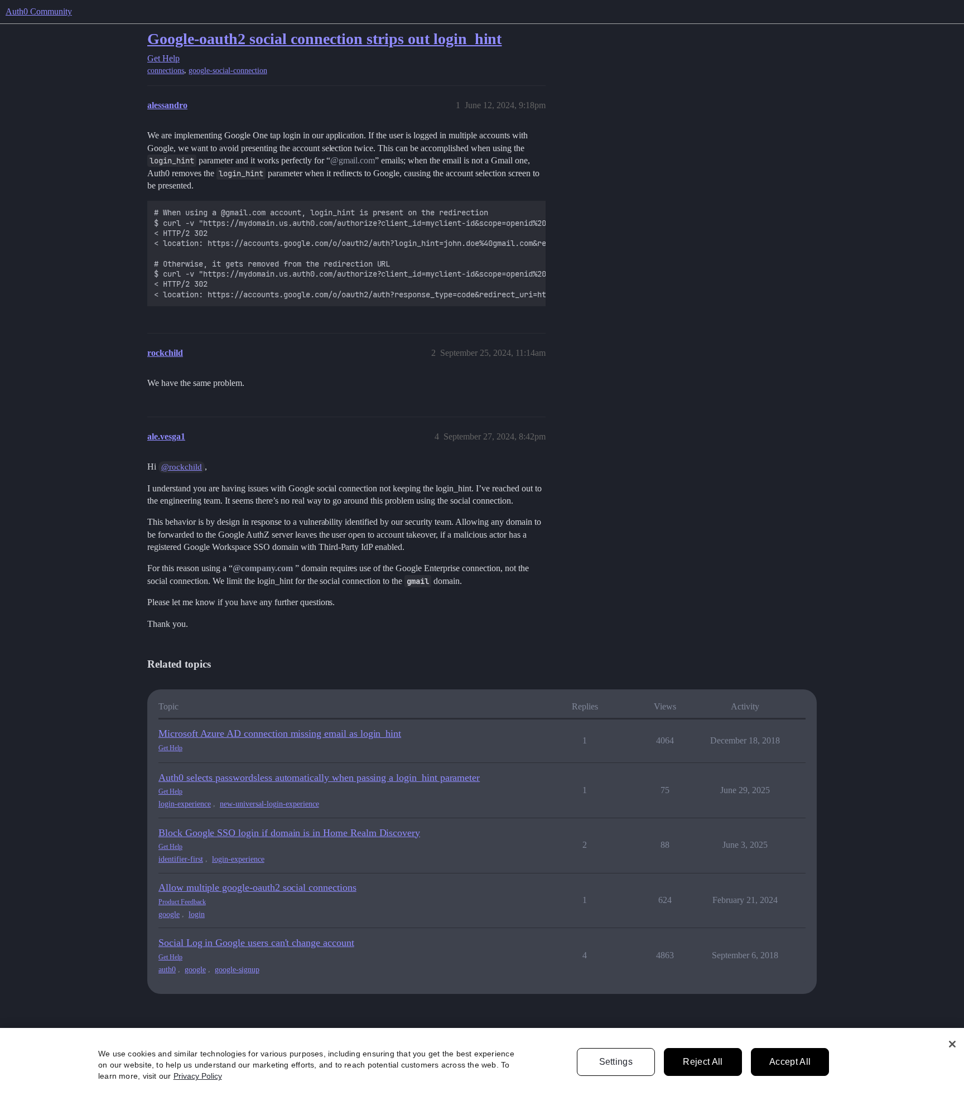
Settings (616, 1061)
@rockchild (181, 466)
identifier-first (180, 859)
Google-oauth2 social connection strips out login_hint (324, 38)
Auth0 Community (39, 11)
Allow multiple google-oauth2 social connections (257, 887)
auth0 (167, 969)
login (197, 914)
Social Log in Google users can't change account (256, 942)
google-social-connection (228, 70)
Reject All (702, 1061)
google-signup (237, 969)
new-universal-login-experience (269, 804)
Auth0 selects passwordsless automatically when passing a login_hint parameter (319, 777)
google (169, 914)
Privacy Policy (197, 1075)
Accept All (790, 1061)
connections (165, 70)
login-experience (184, 804)
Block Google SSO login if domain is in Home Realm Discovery (289, 832)
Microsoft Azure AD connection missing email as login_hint (279, 733)
